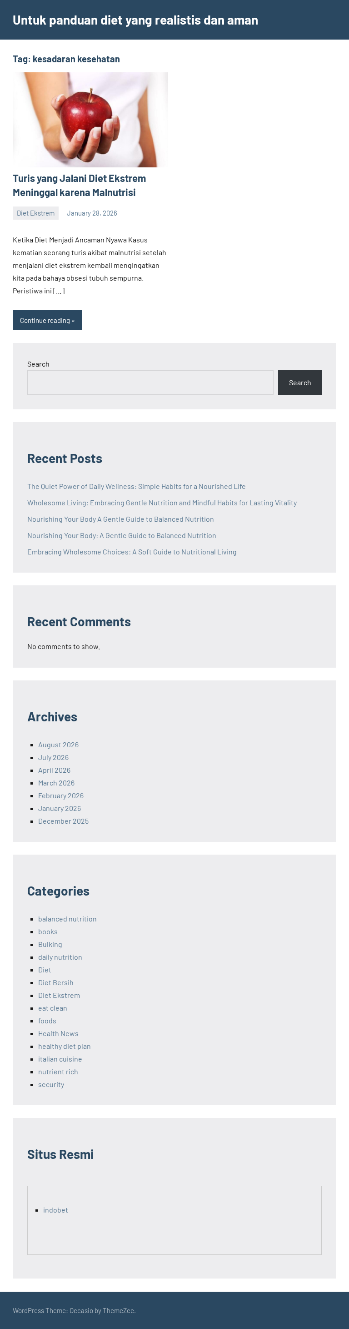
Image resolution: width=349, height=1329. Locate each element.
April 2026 (54, 769)
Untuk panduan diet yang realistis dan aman (135, 19)
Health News (58, 1033)
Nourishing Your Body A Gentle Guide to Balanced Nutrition (120, 518)
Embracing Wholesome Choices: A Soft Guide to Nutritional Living (132, 551)
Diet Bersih (56, 982)
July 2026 (53, 757)
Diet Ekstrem (36, 213)
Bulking (50, 944)
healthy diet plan (64, 1046)
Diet (44, 969)
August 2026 (58, 744)
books (48, 931)
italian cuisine (60, 1058)
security (51, 1084)
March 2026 (56, 782)
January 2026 (59, 808)
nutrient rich (58, 1071)
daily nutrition (60, 956)
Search (38, 363)
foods (47, 1020)
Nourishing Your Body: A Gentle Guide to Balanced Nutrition (121, 535)
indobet (55, 1209)
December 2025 (63, 820)
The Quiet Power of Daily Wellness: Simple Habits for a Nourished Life (136, 486)
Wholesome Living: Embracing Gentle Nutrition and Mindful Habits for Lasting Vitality (162, 502)
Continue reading (45, 320)
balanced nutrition (67, 918)
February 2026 (61, 795)
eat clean (52, 1007)
